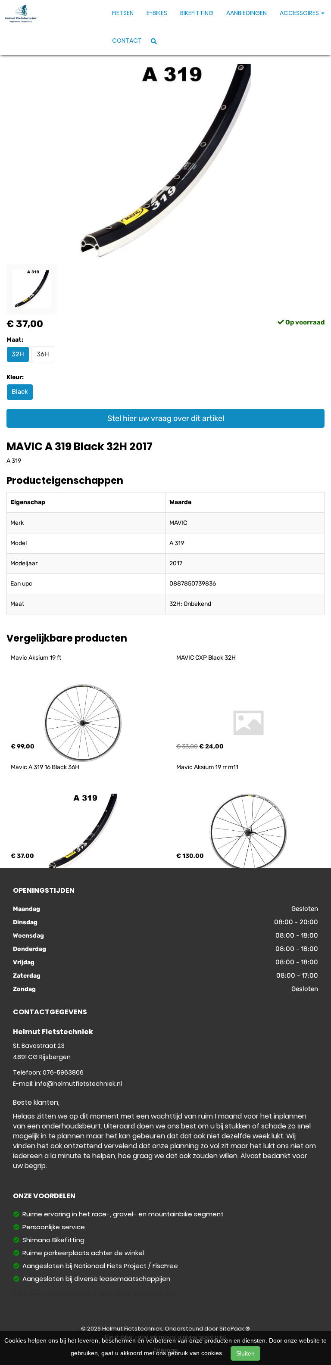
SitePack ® (234, 1328)
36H (43, 354)
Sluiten (245, 1353)
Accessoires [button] (300, 13)
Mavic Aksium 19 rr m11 (207, 767)
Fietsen (123, 13)
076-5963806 (63, 1072)
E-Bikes (157, 13)
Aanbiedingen (246, 13)
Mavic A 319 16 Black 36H (45, 767)
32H (18, 354)
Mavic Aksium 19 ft (36, 657)
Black (20, 392)
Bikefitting (196, 13)
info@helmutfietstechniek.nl (78, 1083)
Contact (127, 40)
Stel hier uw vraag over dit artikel (165, 418)
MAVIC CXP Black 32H (206, 657)
